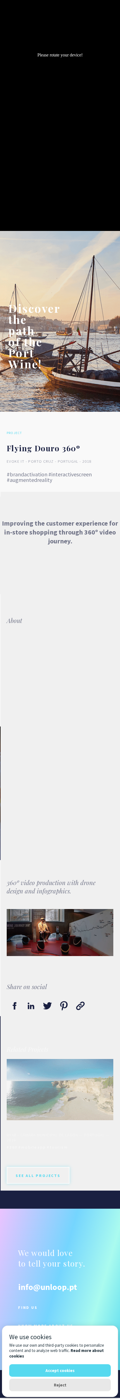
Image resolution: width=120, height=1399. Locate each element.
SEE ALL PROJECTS (38, 1175)
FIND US (28, 1307)
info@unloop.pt (47, 1287)
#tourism (57, 1147)
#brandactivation (27, 474)
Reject (60, 1385)
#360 (12, 1147)
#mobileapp (32, 1147)
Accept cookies (60, 1370)
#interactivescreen (70, 474)
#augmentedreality (29, 479)
